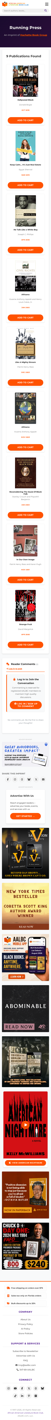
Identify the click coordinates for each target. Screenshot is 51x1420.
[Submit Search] (45, 10)
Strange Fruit (25, 624)
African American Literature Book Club (25, 1413)
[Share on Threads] (22, 779)
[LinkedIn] (22, 1395)
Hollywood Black (25, 100)
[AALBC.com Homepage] (15, 4)
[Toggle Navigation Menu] (46, 4)
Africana (25, 294)
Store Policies (25, 1333)
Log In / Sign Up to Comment (27, 705)
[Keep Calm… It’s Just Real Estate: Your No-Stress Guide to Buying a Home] (25, 146)
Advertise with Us (25, 1356)
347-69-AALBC (27, 1369)
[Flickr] (35, 1395)
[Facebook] (22, 1388)
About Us (25, 1319)
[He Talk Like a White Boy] (25, 211)
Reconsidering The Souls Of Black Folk (25, 493)
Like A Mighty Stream (25, 362)
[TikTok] (15, 1395)
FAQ (25, 1360)
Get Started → (25, 816)
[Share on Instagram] (15, 779)
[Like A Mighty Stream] (25, 344)
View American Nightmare (27, 1163)
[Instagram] (8, 1388)
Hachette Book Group (33, 35)
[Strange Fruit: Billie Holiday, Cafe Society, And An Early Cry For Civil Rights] (25, 606)
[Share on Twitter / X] (36, 779)
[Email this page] (43, 779)
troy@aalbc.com (27, 1365)
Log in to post (15, 669)
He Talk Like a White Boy (26, 230)
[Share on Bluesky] (29, 779)
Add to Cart (25, 120)
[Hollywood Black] (25, 81)
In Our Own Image (25, 560)
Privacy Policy (25, 1324)
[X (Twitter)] (29, 1388)
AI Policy (25, 1329)
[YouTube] (15, 1388)
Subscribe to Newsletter (25, 1351)
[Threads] (35, 1388)
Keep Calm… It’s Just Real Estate (25, 165)
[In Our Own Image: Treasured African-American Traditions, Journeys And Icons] (26, 541)
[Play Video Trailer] (25, 1125)
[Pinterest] (29, 1395)
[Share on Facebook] (8, 779)
